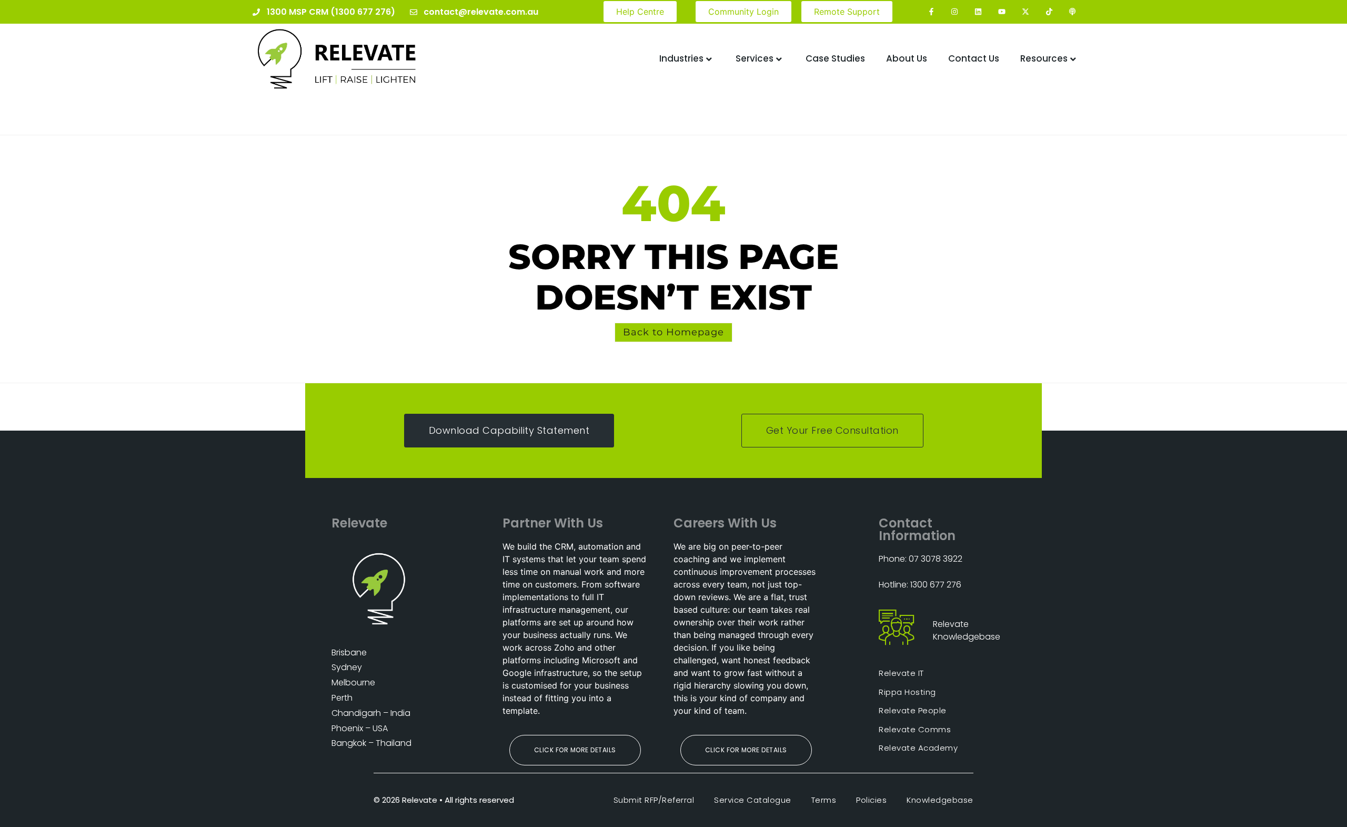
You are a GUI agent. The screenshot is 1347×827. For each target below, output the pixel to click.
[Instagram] (955, 12)
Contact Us (973, 58)
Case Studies (835, 58)
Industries (681, 58)
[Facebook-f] (931, 12)
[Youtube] (1002, 12)
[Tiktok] (1049, 12)
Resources (1044, 58)
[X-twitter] (1025, 12)
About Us (906, 58)
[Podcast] (1072, 12)
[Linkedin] (978, 12)
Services (754, 58)
